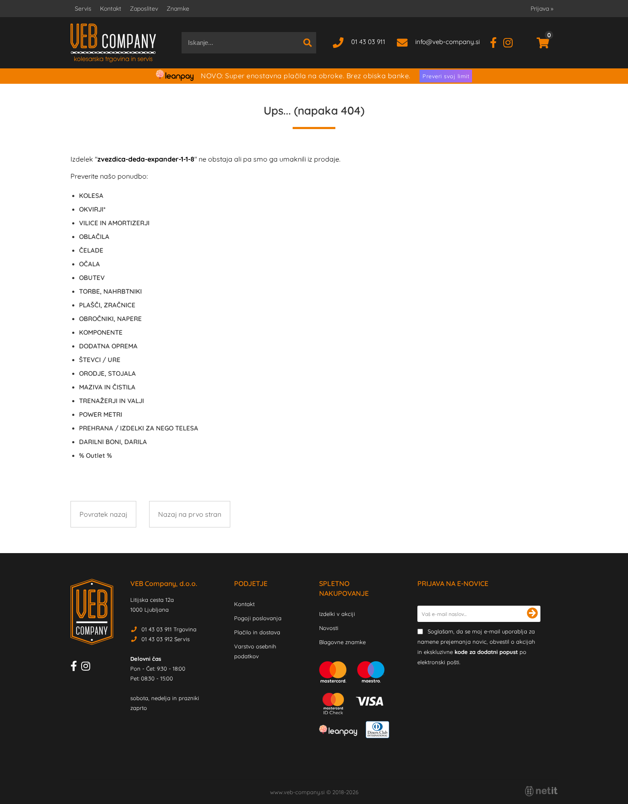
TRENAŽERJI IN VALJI (111, 401)
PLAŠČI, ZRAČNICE (107, 305)
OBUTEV (92, 278)
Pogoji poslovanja (258, 618)
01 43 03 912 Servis (165, 639)
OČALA (89, 264)
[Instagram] (511, 42)
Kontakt (110, 8)
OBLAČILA (94, 237)
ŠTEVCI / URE (99, 360)
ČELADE (91, 250)
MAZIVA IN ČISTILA (107, 387)
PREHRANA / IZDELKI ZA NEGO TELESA (138, 428)
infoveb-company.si (447, 42)
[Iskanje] (307, 42)
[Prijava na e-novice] (532, 614)
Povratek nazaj (103, 514)
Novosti (328, 627)
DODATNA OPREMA (108, 346)
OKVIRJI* (92, 209)
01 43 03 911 (368, 42)
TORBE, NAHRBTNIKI (110, 291)
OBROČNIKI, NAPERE (110, 319)
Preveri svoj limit (446, 76)
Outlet (95, 455)
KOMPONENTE (101, 332)
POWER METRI (100, 414)
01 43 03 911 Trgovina (169, 629)
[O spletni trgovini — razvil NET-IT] (541, 791)
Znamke (178, 8)
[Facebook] (496, 42)
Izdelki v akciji (337, 613)
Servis (83, 8)
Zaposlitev (144, 8)
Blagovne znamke (342, 642)
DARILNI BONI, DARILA (113, 442)
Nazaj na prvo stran (189, 514)
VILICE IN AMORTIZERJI (114, 223)
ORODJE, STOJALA (107, 373)
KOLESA (91, 195)
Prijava (542, 8)
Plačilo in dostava (257, 632)
